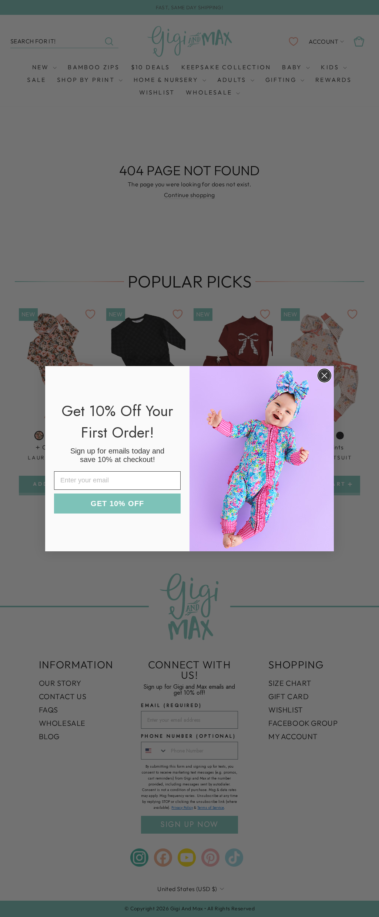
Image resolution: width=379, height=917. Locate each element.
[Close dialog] (324, 375)
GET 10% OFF (117, 503)
